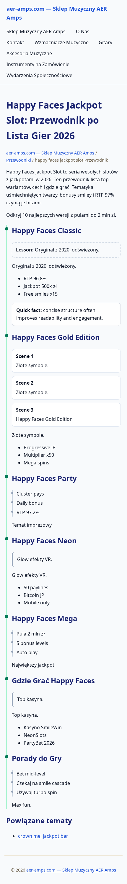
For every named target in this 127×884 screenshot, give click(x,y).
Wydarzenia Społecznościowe (39, 75)
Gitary (105, 42)
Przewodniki (18, 160)
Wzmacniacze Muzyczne (62, 42)
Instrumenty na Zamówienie (37, 64)
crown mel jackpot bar (43, 836)
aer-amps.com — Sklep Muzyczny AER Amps (50, 153)
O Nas (82, 31)
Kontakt (15, 42)
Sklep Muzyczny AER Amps (36, 31)
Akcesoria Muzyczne (29, 53)
